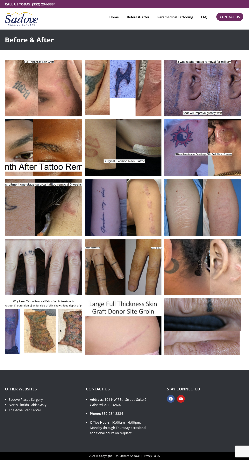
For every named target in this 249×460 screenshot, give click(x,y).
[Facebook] (171, 399)
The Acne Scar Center (25, 410)
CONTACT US (230, 17)
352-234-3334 (112, 413)
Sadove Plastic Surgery (26, 399)
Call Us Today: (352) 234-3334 (30, 4)
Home (114, 17)
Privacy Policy (151, 456)
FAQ (204, 17)
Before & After (138, 17)
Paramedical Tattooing (175, 17)
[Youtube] (181, 399)
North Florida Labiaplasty (27, 404)
